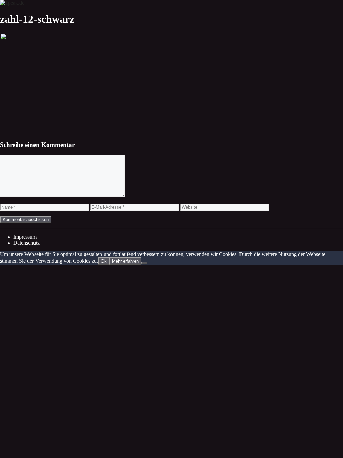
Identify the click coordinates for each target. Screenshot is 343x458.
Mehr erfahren (125, 261)
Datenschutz (26, 243)
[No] (144, 263)
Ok (104, 261)
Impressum (25, 237)
